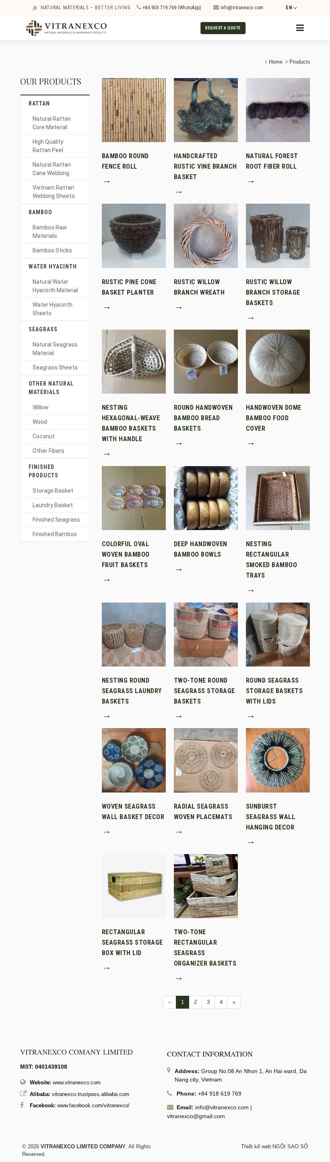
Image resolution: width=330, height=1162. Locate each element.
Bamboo (40, 212)
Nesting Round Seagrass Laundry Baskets (132, 691)
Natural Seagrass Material (55, 348)
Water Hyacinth (53, 266)
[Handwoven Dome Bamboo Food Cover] (278, 361)
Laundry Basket (53, 505)
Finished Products (43, 471)
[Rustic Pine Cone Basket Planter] (134, 235)
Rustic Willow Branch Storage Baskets (273, 292)
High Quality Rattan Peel (48, 145)
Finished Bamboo (55, 534)
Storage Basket (53, 490)
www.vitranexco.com (77, 1082)
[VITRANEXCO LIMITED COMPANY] (66, 28)
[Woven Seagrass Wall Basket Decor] (134, 760)
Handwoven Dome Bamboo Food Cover (273, 418)
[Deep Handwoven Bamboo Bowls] (206, 498)
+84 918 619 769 (219, 1093)
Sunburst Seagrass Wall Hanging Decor (270, 817)
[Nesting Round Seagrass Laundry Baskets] (134, 634)
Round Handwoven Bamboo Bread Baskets (203, 418)
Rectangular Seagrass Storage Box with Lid (132, 942)
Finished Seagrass (56, 519)
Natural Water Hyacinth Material (55, 286)
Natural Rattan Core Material (52, 123)
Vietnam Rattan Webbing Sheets (54, 191)
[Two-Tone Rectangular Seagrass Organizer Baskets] (206, 886)
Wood (40, 422)
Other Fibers (48, 451)
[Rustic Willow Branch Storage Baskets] (278, 235)
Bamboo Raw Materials (50, 231)
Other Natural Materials (51, 387)
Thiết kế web (256, 1146)
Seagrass (43, 329)
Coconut (44, 436)
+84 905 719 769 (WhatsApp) (171, 7)
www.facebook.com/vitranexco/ (93, 1105)
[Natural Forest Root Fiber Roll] (278, 110)
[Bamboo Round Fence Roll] (134, 110)
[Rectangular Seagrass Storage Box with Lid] (134, 886)
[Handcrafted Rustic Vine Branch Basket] (206, 110)
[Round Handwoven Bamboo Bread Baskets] (206, 361)
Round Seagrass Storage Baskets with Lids (274, 691)
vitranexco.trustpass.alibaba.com (90, 1094)
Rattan (39, 103)
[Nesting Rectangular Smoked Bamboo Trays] (278, 498)
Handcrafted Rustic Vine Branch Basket (205, 166)
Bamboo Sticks (52, 250)
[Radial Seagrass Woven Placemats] (206, 760)
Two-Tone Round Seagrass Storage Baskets (204, 691)
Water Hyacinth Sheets (52, 308)
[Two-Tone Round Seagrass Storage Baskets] (206, 634)
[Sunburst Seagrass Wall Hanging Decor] (278, 760)
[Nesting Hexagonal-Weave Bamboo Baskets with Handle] (134, 361)
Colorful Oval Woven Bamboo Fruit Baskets (126, 554)
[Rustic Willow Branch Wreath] (206, 235)
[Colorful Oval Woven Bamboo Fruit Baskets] (134, 498)
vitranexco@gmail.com (196, 1116)
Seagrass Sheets (55, 367)
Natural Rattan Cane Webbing (52, 168)
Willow (41, 407)
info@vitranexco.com (241, 7)
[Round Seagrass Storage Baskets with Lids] (278, 634)
